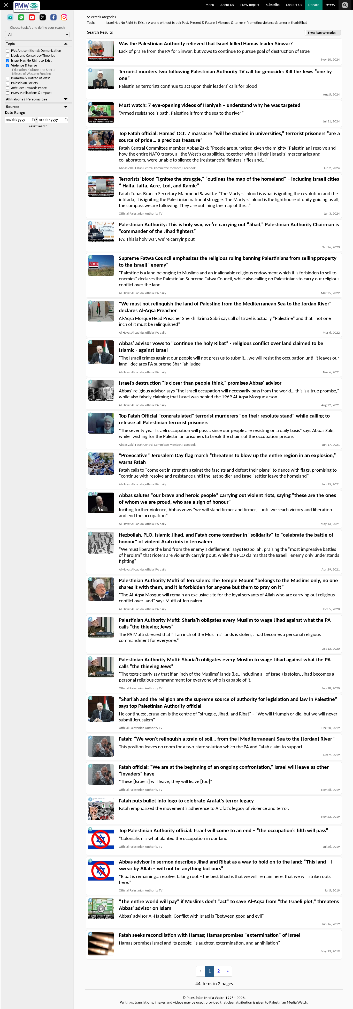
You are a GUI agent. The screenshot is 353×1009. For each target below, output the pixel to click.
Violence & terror (24, 66)
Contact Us (294, 5)
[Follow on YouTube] (32, 17)
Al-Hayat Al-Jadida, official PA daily (142, 293)
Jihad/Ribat (299, 23)
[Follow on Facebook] (53, 17)
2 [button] (218, 971)
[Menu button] (6, 5)
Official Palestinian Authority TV (140, 213)
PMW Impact (249, 5)
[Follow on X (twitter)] (43, 17)
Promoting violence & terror (267, 23)
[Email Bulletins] (10, 17)
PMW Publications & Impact (31, 93)
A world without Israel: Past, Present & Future (181, 23)
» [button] (227, 971)
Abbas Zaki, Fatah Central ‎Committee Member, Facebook (157, 168)
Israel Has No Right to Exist (31, 61)
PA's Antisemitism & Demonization (36, 51)
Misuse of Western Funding (31, 74)
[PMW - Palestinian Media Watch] (26, 6)
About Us (227, 5)
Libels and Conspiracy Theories (33, 56)
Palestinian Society (24, 83)
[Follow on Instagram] (64, 17)
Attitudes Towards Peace (29, 88)
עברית (330, 5)
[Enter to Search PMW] (345, 5)
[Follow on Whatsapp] (21, 17)
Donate (313, 5)
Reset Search (37, 126)
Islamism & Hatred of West (30, 78)
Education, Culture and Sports (33, 70)
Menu (209, 5)
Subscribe (273, 5)
